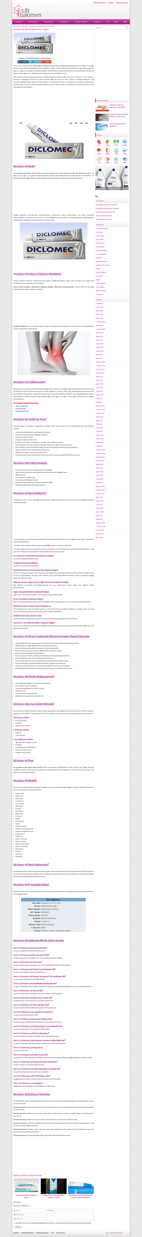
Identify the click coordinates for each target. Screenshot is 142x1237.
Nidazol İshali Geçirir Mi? (104, 216)
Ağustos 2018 (100, 523)
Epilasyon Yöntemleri (102, 265)
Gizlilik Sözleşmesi (99, 3)
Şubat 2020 (100, 472)
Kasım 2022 (100, 351)
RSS (52, 1233)
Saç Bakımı (99, 276)
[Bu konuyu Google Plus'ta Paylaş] (45, 61)
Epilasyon (97, 22)
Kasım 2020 (100, 439)
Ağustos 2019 (100, 486)
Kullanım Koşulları (122, 3)
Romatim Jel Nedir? (22, 411)
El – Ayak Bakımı (101, 254)
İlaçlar (98, 269)
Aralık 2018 (99, 508)
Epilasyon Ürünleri (101, 261)
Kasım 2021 (99, 395)
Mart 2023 (99, 340)
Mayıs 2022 (100, 373)
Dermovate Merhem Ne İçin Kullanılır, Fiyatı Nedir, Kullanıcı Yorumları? (119, 117)
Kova (116, 162)
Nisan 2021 (99, 420)
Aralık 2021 (99, 391)
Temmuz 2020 (100, 453)
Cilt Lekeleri (100, 239)
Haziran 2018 (100, 530)
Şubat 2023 (99, 344)
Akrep (125, 154)
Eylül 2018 (99, 519)
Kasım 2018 (99, 512)
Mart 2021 (99, 424)
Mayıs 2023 (100, 333)
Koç (99, 145)
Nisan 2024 (99, 325)
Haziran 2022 (100, 369)
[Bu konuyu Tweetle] (34, 61)
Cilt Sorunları (33, 22)
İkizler (116, 145)
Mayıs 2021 (99, 417)
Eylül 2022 (99, 358)
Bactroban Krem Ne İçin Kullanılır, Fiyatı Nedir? (111, 189)
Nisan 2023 (99, 336)
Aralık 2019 (99, 479)
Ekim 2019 (99, 482)
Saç (107, 22)
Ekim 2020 (99, 442)
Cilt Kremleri (64, 22)
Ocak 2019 (99, 504)
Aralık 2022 (99, 347)
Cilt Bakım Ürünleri (102, 228)
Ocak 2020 (99, 475)
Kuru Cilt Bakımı (101, 272)
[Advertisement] (88, 10)
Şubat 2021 (99, 428)
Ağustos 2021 (100, 406)
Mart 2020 (99, 468)
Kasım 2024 (100, 314)
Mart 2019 (99, 497)
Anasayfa (16, 26)
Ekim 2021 (99, 398)
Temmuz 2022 (100, 366)
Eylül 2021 (99, 402)
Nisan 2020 (99, 464)
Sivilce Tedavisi (101, 283)
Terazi (116, 154)
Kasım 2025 (100, 307)
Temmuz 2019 (100, 490)
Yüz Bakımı (99, 294)
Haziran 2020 (100, 457)
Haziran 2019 (100, 493)
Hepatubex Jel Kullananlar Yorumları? (107, 208)
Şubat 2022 (99, 384)
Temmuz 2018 (100, 526)
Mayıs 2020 (100, 461)
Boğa (107, 145)
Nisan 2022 (99, 376)
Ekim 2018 (99, 515)
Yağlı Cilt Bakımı (101, 291)
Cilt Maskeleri (100, 243)
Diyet (116, 22)
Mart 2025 (99, 311)
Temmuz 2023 (100, 329)
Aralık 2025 (99, 303)
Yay (99, 162)
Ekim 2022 (99, 355)
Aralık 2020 (99, 435)
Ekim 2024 (99, 318)
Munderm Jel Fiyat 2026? (104, 219)
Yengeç (124, 145)
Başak (108, 154)
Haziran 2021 (100, 413)
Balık (124, 162)
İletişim (111, 3)
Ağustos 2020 (100, 450)
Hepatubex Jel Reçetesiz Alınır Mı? (106, 205)
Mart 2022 (99, 380)
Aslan (99, 154)
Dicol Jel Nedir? (20, 409)
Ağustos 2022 (100, 362)
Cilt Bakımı (18, 22)
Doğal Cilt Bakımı (101, 250)
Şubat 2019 (99, 501)
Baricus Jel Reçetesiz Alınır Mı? (105, 212)
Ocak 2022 (99, 387)
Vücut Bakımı (48, 22)
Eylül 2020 (99, 446)
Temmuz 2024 (100, 322)
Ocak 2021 (99, 431)
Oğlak (108, 162)
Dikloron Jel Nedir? (21, 406)
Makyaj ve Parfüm (81, 22)
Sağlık (125, 22)
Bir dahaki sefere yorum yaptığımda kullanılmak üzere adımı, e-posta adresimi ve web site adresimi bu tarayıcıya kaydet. (54, 1223)
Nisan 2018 (99, 537)
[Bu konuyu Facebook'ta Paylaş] (23, 61)
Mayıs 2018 (99, 534)
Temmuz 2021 (100, 409)
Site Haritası (60, 1233)
